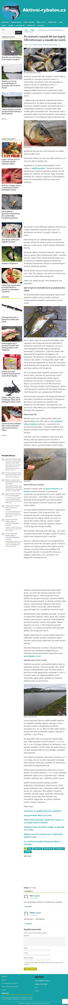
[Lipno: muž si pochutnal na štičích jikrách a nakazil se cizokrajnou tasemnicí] (12, 275)
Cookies (37, 991)
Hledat (3, 29)
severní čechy (37, 848)
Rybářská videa (31, 25)
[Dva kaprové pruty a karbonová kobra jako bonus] (12, 308)
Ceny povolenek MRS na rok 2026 (38, 815)
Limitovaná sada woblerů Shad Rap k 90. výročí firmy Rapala (11, 373)
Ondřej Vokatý (38, 44)
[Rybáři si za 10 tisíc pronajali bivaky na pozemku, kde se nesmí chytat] (12, 71)
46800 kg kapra (38, 168)
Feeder (60, 22)
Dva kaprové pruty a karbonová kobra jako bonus (10, 319)
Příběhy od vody (41, 22)
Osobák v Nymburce (10, 263)
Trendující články (8, 37)
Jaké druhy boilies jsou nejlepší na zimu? (10, 240)
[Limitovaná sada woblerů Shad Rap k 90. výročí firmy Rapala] (12, 362)
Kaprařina (10, 25)
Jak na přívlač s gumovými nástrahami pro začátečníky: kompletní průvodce (11, 214)
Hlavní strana (5, 22)
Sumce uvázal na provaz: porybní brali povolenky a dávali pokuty (12, 111)
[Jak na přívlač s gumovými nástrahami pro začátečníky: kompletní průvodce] (12, 202)
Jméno (25, 948)
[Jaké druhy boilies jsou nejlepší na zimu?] (12, 230)
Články (46, 44)
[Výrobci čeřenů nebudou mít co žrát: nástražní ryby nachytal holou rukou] (12, 414)
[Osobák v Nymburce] (12, 254)
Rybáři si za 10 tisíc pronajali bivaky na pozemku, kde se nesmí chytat (11, 84)
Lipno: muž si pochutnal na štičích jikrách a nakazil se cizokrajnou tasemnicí (11, 288)
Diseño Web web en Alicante (13, 459)
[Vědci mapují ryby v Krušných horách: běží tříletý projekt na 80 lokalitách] (12, 334)
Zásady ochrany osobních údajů (10, 986)
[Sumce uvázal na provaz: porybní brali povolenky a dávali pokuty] (12, 100)
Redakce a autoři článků (41, 984)
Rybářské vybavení (16, 22)
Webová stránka (28, 958)
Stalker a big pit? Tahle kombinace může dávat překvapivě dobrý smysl (11, 399)
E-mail (26, 953)
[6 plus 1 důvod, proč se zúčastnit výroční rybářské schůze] (12, 150)
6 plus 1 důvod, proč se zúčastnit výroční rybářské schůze (11, 161)
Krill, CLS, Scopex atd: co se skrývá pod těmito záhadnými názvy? (11, 187)
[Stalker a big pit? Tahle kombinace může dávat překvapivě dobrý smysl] (12, 388)
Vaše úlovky (41, 25)
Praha (29, 848)
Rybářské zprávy (52, 22)
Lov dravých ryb (20, 25)
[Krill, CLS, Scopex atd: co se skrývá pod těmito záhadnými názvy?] (12, 176)
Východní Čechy (59, 848)
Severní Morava (48, 848)
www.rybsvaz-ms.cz (32, 656)
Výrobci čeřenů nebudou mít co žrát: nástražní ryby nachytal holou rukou (11, 426)
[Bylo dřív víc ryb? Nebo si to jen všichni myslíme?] (12, 48)
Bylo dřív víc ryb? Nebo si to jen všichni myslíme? (11, 58)
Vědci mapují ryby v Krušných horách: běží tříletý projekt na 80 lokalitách (10, 346)
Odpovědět (28, 906)
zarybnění (27, 851)
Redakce (4, 980)
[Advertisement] (45, 573)
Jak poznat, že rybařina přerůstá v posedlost (42, 811)
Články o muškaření (28, 22)
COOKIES (4, 990)
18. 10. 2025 (29, 44)
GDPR (36, 987)
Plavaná (3, 25)
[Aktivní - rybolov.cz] (34, 20)
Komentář (26, 935)
